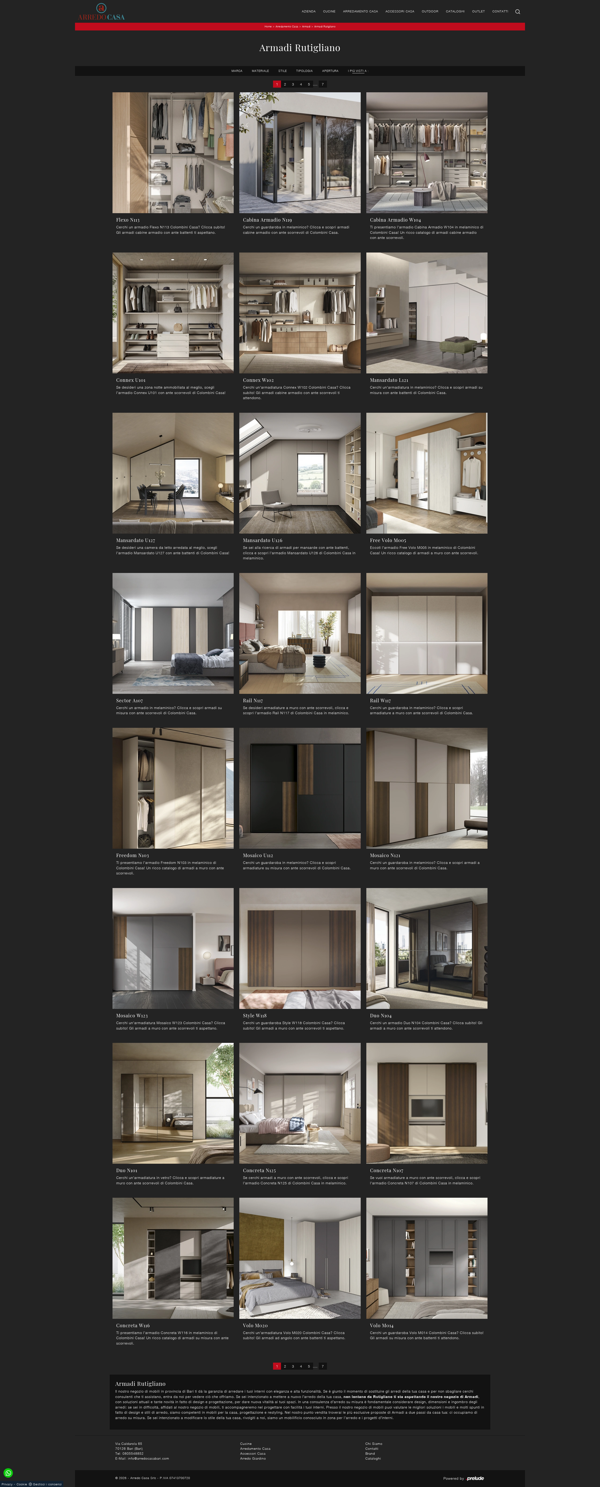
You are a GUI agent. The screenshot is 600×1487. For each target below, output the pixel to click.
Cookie (22, 1484)
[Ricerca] (518, 11)
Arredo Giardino (253, 1458)
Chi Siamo (373, 1444)
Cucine (329, 11)
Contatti (500, 11)
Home (268, 26)
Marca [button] (237, 71)
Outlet (478, 11)
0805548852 (133, 1453)
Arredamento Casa (360, 11)
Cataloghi (455, 11)
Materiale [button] (260, 71)
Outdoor (430, 11)
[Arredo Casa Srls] (101, 11)
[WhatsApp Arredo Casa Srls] (8, 1473)
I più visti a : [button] (358, 71)
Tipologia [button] (304, 71)
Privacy (7, 1484)
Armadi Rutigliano (325, 26)
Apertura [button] (330, 71)
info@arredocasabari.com (148, 1458)
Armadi (306, 26)
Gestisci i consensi (47, 1484)
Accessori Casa (400, 11)
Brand (370, 1453)
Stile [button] (282, 71)
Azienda (309, 11)
